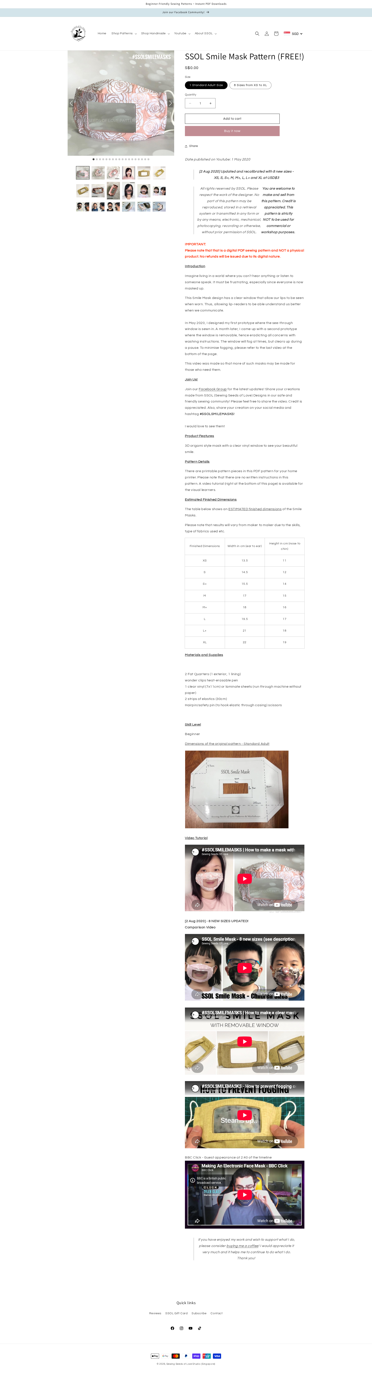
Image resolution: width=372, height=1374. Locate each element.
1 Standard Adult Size (206, 85)
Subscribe (199, 1313)
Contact (217, 1313)
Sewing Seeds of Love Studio (183, 1364)
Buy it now (232, 131)
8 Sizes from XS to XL (250, 85)
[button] (124, 33)
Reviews (155, 1313)
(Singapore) (208, 1364)
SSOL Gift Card (176, 1313)
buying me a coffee (242, 1246)
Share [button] (193, 146)
